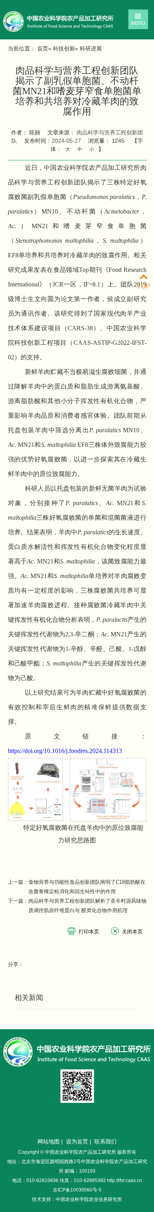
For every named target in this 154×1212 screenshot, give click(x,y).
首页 (42, 48)
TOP (143, 286)
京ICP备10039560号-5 (77, 1190)
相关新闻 (29, 998)
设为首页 (77, 1141)
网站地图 (49, 1141)
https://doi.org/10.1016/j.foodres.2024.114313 (65, 750)
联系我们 (105, 1141)
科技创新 (64, 48)
